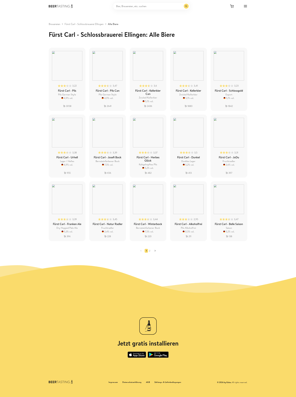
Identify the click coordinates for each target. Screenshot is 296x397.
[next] (155, 250)
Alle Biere (113, 24)
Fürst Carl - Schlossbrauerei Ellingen (84, 24)
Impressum (113, 382)
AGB (148, 382)
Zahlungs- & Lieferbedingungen (167, 382)
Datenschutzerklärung (131, 382)
